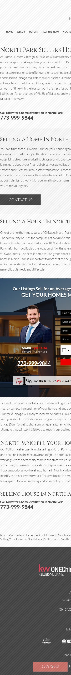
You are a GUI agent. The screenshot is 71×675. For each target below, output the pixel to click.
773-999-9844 (34, 363)
